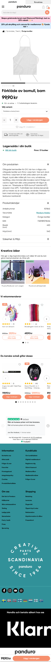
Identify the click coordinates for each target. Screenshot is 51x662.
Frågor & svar (7, 463)
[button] (4, 120)
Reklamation (30, 512)
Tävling (4, 508)
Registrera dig (30, 463)
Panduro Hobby (43, 213)
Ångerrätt (29, 504)
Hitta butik (5, 459)
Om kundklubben (31, 455)
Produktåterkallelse (9, 483)
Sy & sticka (10, 31)
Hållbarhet (5, 500)
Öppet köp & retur (32, 508)
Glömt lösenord (31, 467)
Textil (18, 31)
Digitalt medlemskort (33, 459)
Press (4, 524)
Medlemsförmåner (32, 475)
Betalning (29, 496)
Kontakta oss (6, 455)
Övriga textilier (27, 31)
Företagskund (7, 471)
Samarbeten (6, 516)
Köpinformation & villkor (34, 516)
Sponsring (5, 528)
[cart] (47, 7)
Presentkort (30, 520)
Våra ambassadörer (9, 504)
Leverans (29, 500)
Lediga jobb (6, 512)
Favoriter (5, 467)
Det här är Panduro (8, 496)
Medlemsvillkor (31, 471)
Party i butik (6, 520)
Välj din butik (10, 150)
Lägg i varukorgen (35, 120)
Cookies (4, 479)
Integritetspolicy (7, 475)
